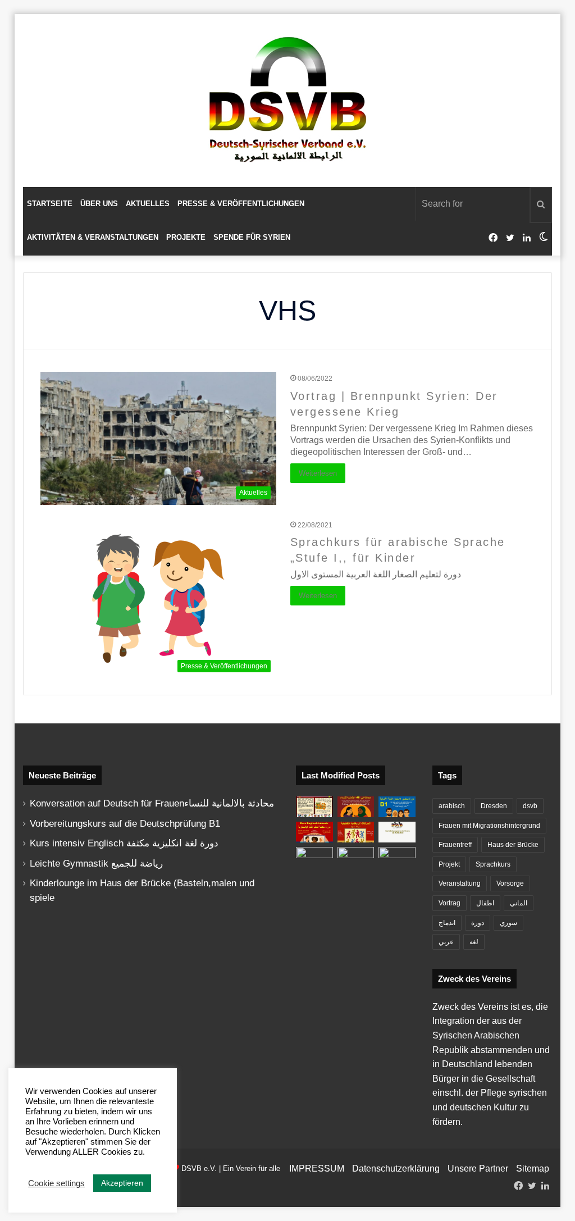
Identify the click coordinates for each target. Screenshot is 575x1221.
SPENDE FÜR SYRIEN (251, 237)
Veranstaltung (460, 883)
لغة (473, 942)
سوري (508, 923)
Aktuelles (148, 203)
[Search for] (541, 205)
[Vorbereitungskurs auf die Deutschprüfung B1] (397, 806)
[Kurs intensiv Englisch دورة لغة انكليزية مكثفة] (314, 832)
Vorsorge (510, 883)
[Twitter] (509, 238)
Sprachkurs (493, 864)
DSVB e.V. (199, 1168)
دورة (477, 923)
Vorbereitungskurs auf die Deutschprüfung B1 (125, 823)
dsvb (530, 806)
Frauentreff (455, 845)
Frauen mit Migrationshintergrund (489, 826)
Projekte (186, 237)
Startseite (49, 203)
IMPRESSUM (316, 1168)
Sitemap (532, 1168)
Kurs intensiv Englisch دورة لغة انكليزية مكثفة (124, 843)
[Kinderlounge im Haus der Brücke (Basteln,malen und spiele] (314, 806)
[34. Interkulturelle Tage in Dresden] (356, 857)
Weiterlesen (318, 473)
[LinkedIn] (526, 238)
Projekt (449, 864)
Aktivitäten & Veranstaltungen (92, 237)
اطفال (485, 903)
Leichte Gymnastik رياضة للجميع (96, 863)
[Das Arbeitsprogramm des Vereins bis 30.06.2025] (397, 832)
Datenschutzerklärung (396, 1168)
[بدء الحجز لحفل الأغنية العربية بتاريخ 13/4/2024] (397, 857)
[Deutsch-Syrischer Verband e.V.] (287, 101)
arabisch (452, 806)
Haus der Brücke (513, 845)
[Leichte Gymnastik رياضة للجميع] (356, 832)
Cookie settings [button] (56, 1183)
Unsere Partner (478, 1168)
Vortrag (449, 903)
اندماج (447, 923)
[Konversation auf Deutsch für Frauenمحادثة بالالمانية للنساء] (356, 806)
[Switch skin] (543, 237)
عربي (446, 942)
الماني (518, 903)
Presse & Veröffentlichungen (240, 203)
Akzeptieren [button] (122, 1182)
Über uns (99, 203)
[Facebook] (493, 238)
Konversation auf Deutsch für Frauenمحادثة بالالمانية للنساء (152, 803)
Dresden (494, 806)
